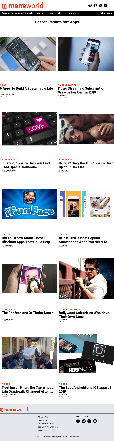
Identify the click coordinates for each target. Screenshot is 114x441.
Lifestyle (29, 13)
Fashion (5, 13)
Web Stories (73, 13)
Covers (51, 13)
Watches (40, 13)
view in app (106, 13)
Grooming (17, 13)
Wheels (61, 13)
